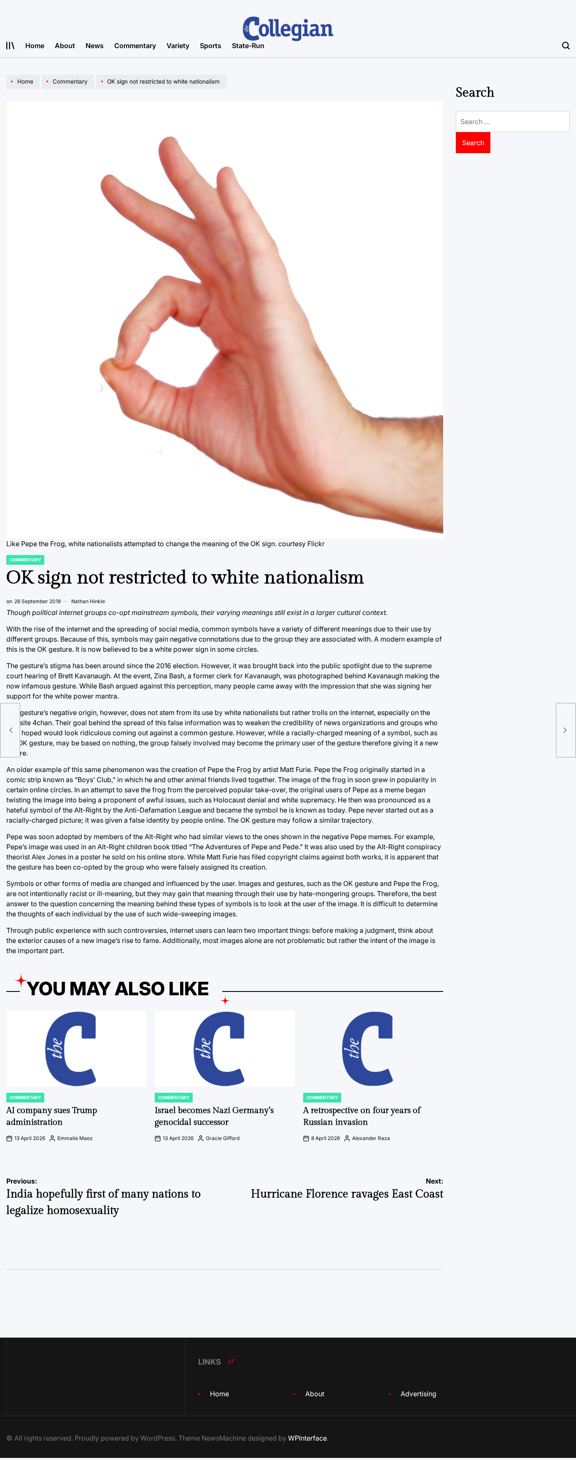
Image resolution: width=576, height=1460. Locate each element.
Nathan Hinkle (88, 601)
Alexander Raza (371, 1138)
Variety (178, 45)
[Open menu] (10, 45)
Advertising (418, 1394)
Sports (210, 45)
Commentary (135, 45)
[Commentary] (69, 88)
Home (34, 45)
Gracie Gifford (223, 1138)
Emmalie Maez (75, 1138)
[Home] (24, 88)
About (65, 45)
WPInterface (307, 1438)
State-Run (248, 45)
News (95, 45)
